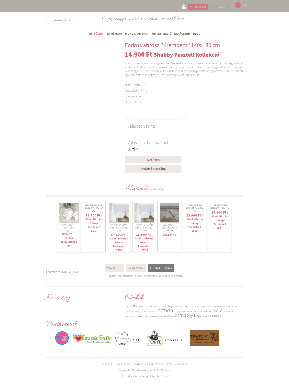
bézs (197, 315)
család (218, 310)
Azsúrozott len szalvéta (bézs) (169, 227)
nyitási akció (162, 34)
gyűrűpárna (129, 316)
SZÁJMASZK (169, 316)
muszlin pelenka (183, 306)
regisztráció (198, 7)
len (235, 306)
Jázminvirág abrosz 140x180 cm (194, 208)
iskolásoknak (216, 315)
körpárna (152, 311)
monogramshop (137, 34)
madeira (144, 311)
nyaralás (128, 306)
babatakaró (205, 311)
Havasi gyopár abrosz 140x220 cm (119, 227)
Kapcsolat (181, 364)
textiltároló (194, 311)
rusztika (148, 306)
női (135, 305)
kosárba (153, 159)
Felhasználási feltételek (148, 364)
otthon (165, 310)
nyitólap (96, 34)
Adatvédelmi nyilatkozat (116, 364)
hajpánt (205, 316)
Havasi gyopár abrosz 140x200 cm (144, 227)
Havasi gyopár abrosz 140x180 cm (94, 208)
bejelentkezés (219, 7)
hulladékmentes (218, 306)
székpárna (230, 311)
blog (196, 34)
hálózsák (139, 316)
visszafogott (168, 306)
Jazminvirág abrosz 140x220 (220, 207)
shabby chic (196, 306)
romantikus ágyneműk (153, 316)
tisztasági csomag (132, 311)
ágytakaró (206, 306)
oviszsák (157, 306)
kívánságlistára (153, 169)
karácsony (182, 34)
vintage (177, 311)
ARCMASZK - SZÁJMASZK (68, 226)
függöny (229, 306)
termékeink (113, 34)
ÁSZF (169, 364)
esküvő (185, 311)
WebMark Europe (161, 370)
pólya (140, 306)
